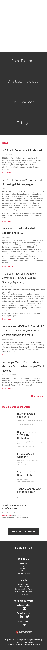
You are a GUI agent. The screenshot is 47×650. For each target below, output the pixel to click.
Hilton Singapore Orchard (25, 425)
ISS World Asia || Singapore (26, 415)
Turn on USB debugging (23, 591)
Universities (24, 568)
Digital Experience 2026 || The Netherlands (27, 435)
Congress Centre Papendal (25, 446)
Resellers (23, 563)
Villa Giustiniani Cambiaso (25, 481)
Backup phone (24, 594)
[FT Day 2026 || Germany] (9, 454)
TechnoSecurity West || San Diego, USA (30, 490)
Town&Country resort (24, 498)
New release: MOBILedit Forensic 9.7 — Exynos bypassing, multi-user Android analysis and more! (23, 330)
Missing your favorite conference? (14, 507)
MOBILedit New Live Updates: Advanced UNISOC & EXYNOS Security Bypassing (19, 278)
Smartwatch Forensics (23, 81)
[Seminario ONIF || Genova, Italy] (9, 474)
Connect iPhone (23, 586)
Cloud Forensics (23, 102)
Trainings (23, 123)
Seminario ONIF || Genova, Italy (27, 473)
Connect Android (23, 584)
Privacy (17, 642)
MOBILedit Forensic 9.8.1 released (22, 150)
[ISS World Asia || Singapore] (9, 414)
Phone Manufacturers (23, 573)
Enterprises (23, 566)
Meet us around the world (16, 406)
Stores (23, 571)
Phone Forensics (23, 61)
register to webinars (23, 531)
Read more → (7, 173)
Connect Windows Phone (23, 589)
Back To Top (23, 547)
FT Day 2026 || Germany (25, 455)
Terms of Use (28, 642)
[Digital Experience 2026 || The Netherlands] (9, 435)
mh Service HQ (22, 465)
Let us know (7, 515)
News (5, 142)
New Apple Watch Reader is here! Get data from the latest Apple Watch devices (23, 366)
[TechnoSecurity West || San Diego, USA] (9, 491)
